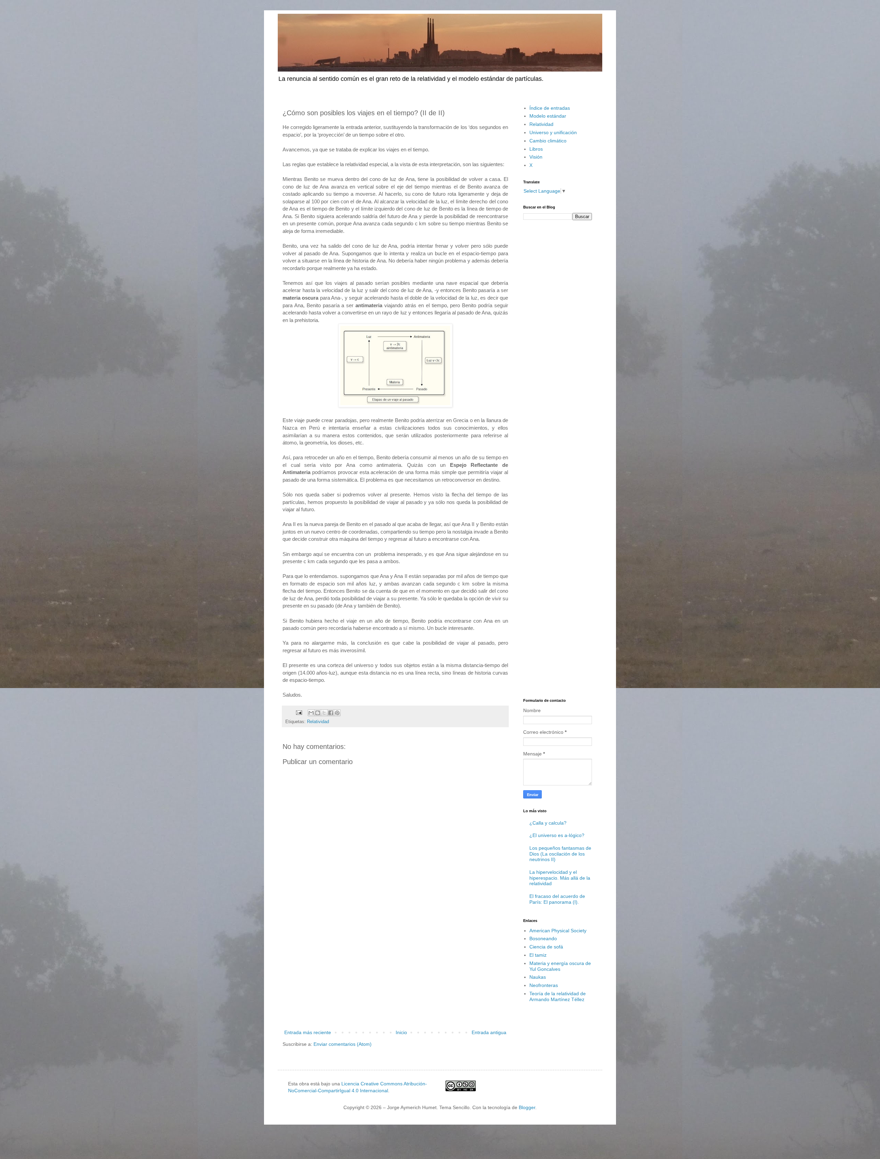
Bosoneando (543, 938)
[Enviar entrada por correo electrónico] (299, 712)
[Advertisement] (395, 971)
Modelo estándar (547, 116)
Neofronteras (543, 985)
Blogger (527, 1107)
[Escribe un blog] (317, 712)
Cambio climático (547, 140)
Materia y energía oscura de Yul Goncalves (560, 966)
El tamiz (538, 955)
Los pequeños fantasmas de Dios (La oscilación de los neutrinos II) (560, 853)
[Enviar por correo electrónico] (311, 712)
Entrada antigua (489, 1032)
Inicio (401, 1032)
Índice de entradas (549, 108)
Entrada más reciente (307, 1032)
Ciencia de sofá (546, 946)
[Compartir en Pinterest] (337, 712)
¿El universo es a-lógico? (556, 835)
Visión (535, 157)
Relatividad (318, 721)
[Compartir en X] (324, 712)
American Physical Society (557, 930)
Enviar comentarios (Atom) (343, 1044)
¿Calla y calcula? (547, 823)
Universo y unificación (553, 132)
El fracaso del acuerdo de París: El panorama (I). (557, 899)
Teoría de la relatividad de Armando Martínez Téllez (557, 996)
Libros (536, 149)
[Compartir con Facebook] (330, 712)
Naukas (537, 977)
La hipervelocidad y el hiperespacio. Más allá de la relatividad (559, 878)
